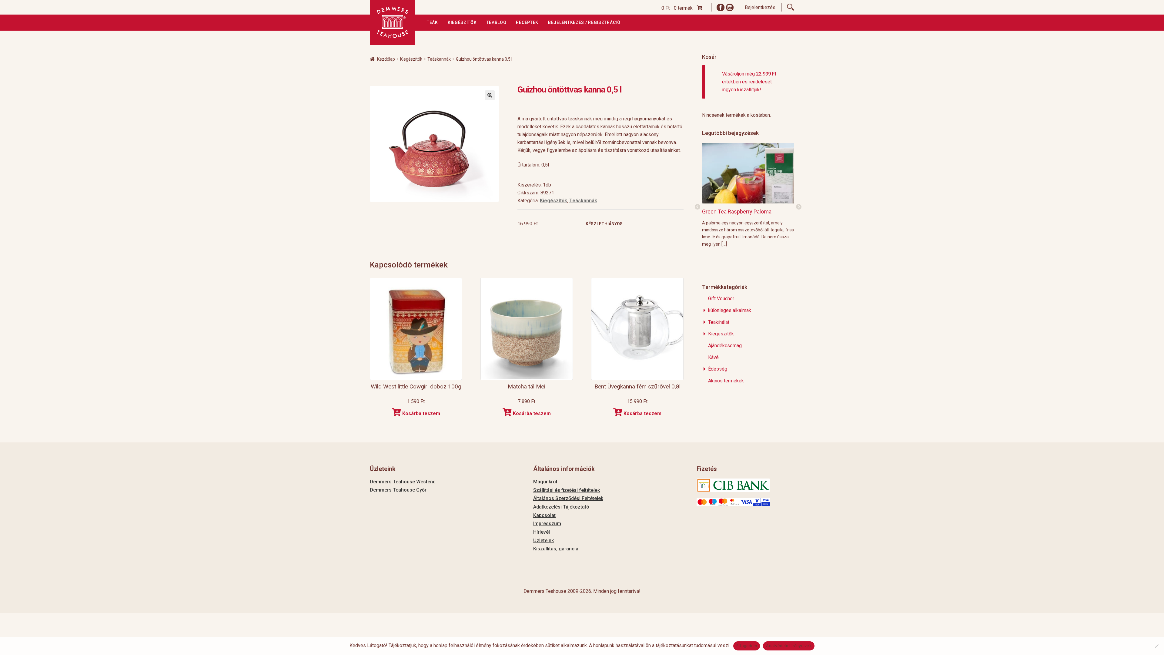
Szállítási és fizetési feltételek (566, 490)
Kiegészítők (462, 22)
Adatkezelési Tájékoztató (561, 507)
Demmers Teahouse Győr (398, 490)
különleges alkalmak (729, 310)
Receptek (527, 22)
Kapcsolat (544, 515)
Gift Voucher (721, 298)
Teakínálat (718, 322)
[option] (748, 194)
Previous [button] (697, 207)
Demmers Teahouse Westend (403, 482)
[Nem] (1156, 646)
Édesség (717, 369)
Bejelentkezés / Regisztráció (584, 22)
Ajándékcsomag (725, 345)
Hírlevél (541, 532)
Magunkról (545, 482)
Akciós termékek (726, 381)
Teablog (497, 22)
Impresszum (547, 523)
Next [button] (799, 207)
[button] (490, 95)
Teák (432, 22)
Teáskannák (439, 59)
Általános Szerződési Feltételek (568, 498)
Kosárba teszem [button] (421, 413)
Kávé (713, 357)
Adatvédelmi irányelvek (788, 645)
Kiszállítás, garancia (555, 549)
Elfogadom (746, 645)
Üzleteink (543, 540)
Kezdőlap (386, 59)
